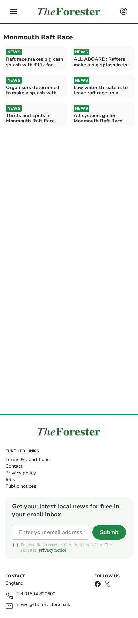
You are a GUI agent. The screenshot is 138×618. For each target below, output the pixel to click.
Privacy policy (20, 473)
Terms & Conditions (27, 459)
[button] (13, 12)
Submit (109, 532)
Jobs (10, 479)
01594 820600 (39, 594)
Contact (13, 466)
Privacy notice (52, 550)
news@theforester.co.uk (43, 605)
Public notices (20, 486)
